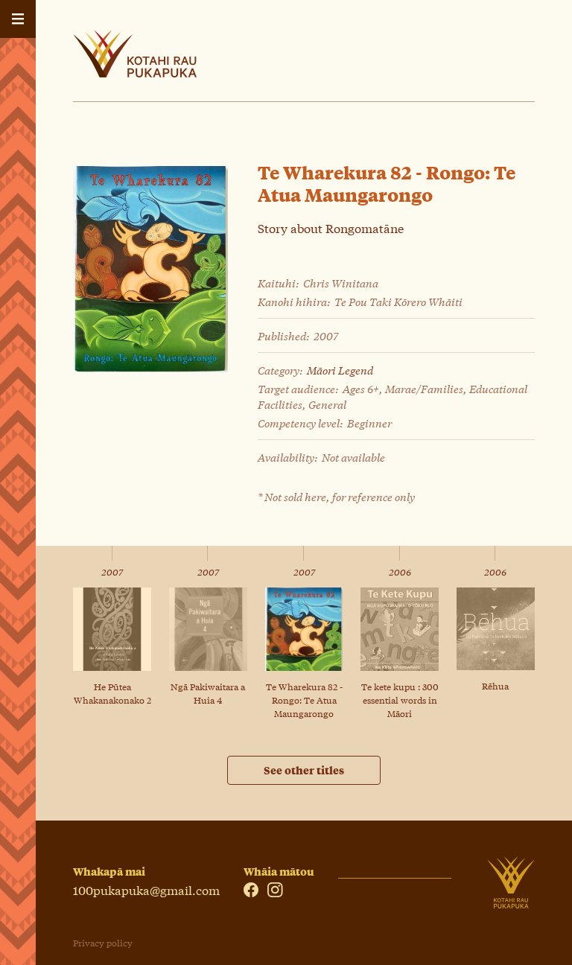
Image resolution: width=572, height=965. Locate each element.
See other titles (304, 770)
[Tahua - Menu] (18, 19)
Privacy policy (103, 942)
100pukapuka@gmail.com (146, 889)
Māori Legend (340, 370)
